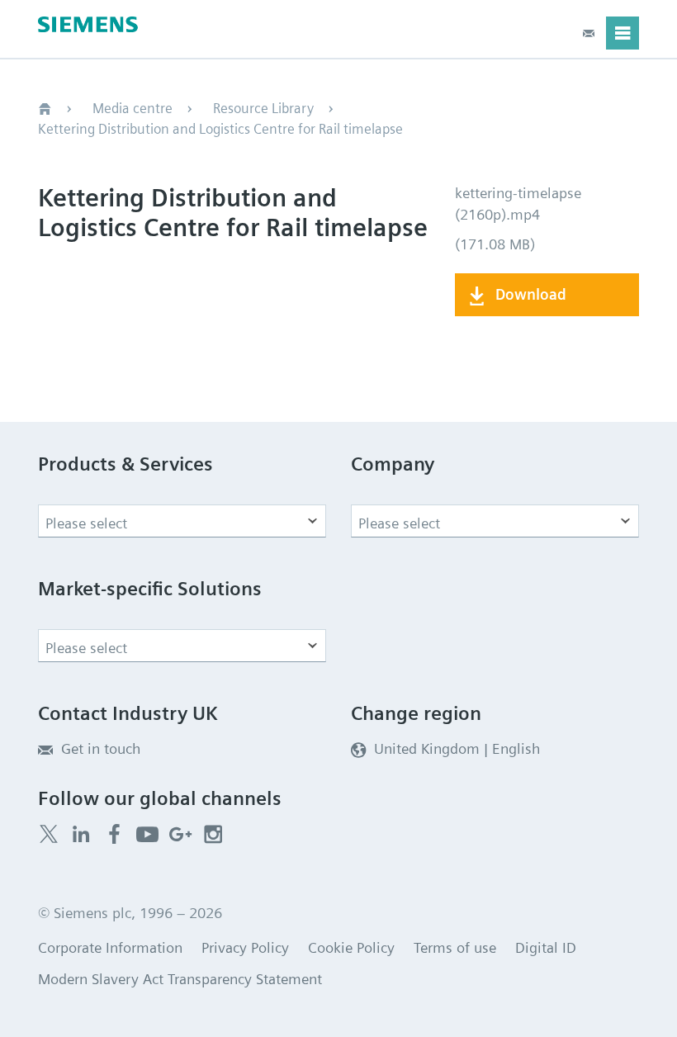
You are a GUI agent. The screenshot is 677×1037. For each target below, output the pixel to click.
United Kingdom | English (457, 748)
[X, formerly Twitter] (48, 834)
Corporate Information (110, 947)
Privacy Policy (245, 947)
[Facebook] (114, 834)
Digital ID (545, 947)
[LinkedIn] (81, 834)
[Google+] (180, 834)
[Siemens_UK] (213, 834)
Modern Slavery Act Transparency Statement (180, 978)
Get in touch (100, 748)
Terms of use (455, 947)
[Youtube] (147, 834)
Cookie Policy (351, 947)
